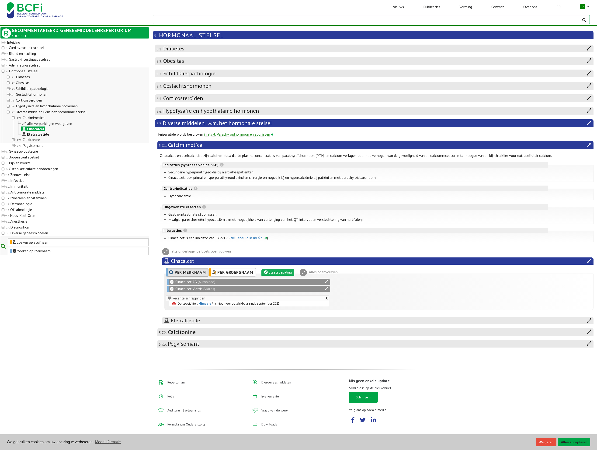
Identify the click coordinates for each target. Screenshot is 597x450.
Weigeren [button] (546, 442)
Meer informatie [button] (108, 442)
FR (558, 6)
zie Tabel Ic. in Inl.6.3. (247, 238)
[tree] (68, 138)
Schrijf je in (363, 397)
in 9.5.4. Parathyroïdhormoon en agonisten (237, 134)
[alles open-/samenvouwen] (326, 282)
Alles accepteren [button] (574, 442)
